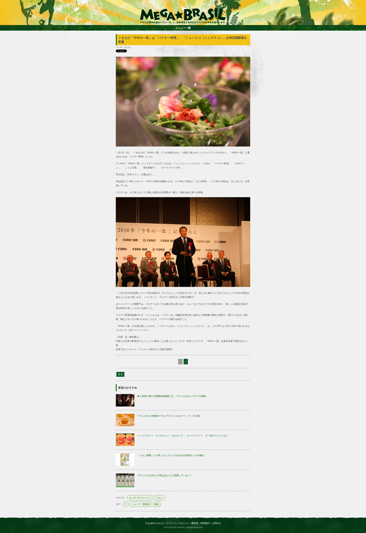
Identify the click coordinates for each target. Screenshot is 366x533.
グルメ (159, 497)
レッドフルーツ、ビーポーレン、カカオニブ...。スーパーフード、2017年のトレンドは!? (182, 435)
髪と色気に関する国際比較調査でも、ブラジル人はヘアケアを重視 (171, 396)
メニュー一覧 (183, 27)
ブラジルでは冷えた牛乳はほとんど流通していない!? (164, 475)
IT (126, 504)
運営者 (194, 523)
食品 (156, 504)
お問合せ (216, 523)
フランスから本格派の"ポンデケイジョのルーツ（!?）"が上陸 (168, 415)
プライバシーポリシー (177, 523)
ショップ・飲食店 (141, 504)
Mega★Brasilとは (154, 523)
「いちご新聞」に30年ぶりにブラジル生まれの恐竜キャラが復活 (170, 455)
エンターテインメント (140, 497)
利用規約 (205, 523)
